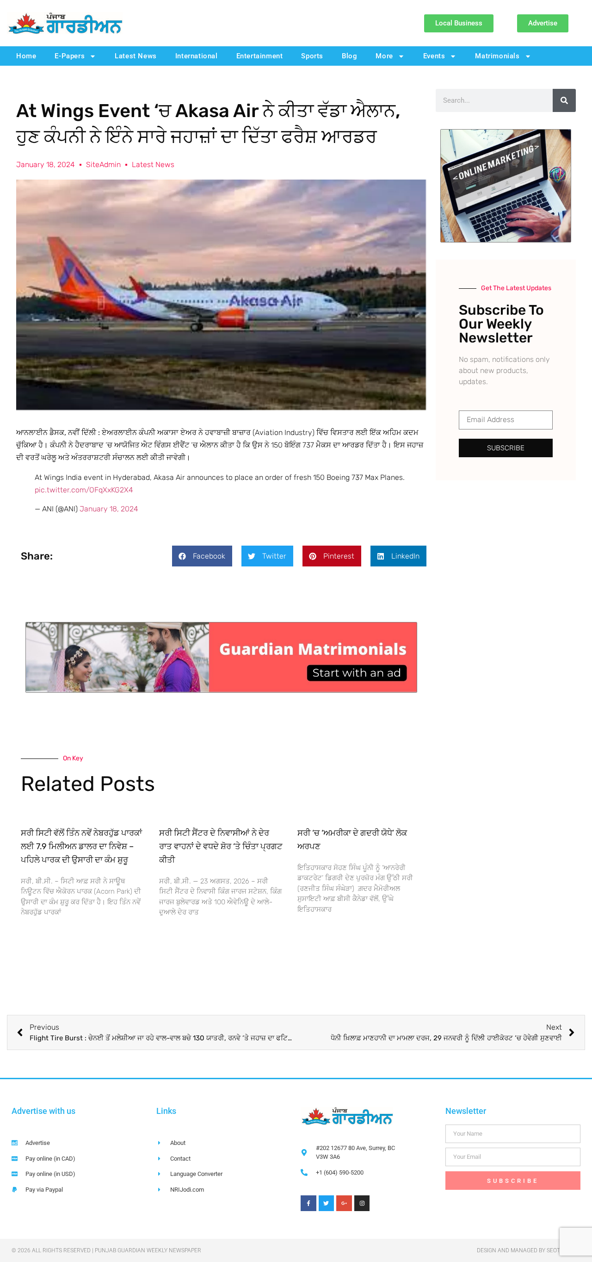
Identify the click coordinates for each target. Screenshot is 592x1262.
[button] (202, 556)
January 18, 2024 (109, 508)
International (196, 56)
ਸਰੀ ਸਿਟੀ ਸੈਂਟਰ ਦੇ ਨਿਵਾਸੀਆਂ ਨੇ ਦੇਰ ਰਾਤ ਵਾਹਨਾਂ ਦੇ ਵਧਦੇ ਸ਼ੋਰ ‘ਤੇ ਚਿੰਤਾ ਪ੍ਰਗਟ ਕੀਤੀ (221, 846)
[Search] (564, 100)
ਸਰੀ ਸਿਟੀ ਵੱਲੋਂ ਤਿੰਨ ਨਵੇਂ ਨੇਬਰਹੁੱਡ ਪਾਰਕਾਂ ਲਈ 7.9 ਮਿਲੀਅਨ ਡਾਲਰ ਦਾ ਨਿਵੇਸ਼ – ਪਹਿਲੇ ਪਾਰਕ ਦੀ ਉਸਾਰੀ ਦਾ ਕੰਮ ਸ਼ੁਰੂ (81, 846)
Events (434, 56)
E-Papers (70, 56)
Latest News (136, 56)
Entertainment (259, 56)
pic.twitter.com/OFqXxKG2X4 (84, 489)
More (384, 56)
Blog (349, 56)
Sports (312, 56)
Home (26, 56)
